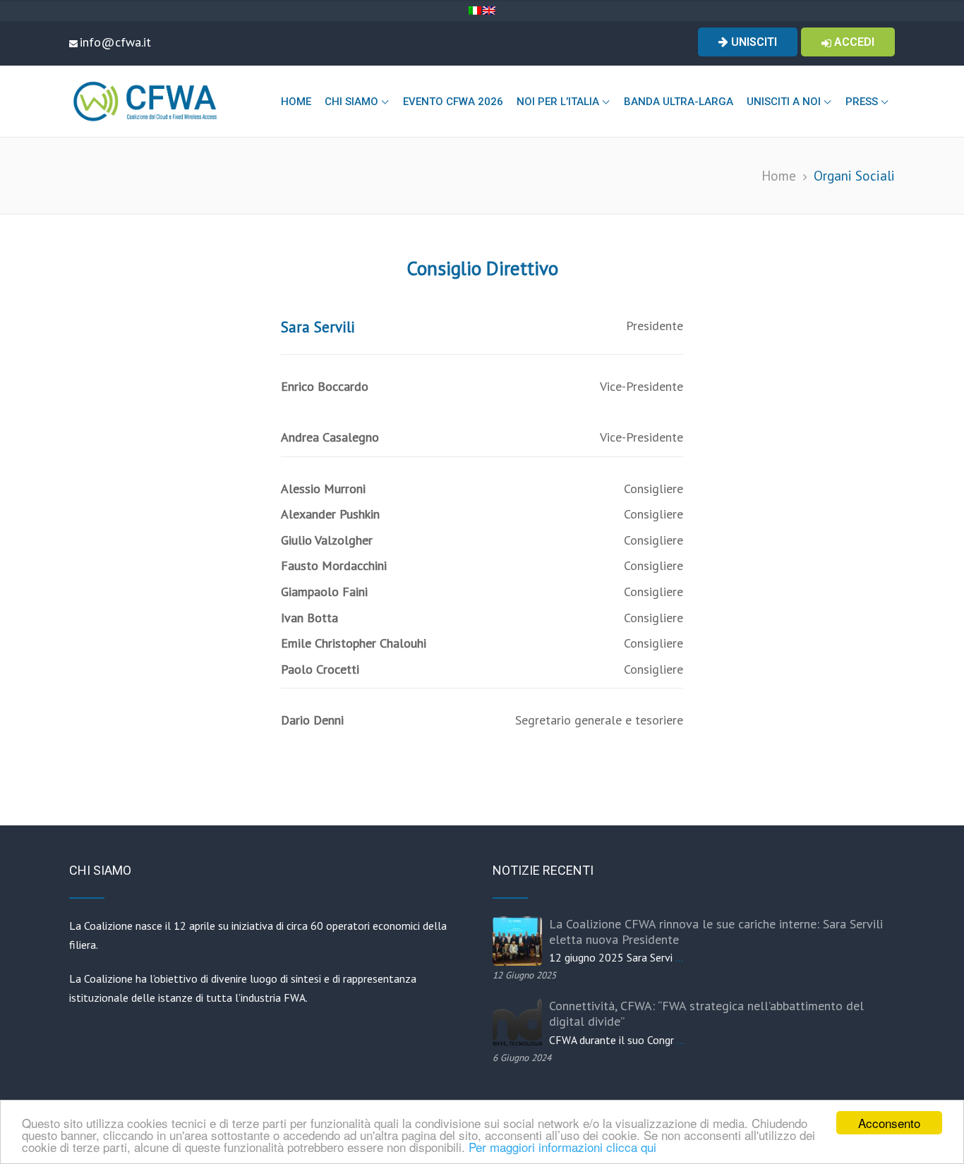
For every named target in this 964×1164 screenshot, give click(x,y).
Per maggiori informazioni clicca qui (562, 1147)
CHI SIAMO (351, 101)
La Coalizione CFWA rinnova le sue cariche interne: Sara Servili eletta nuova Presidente (716, 931)
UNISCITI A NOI (784, 101)
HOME (296, 101)
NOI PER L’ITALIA (558, 101)
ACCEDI (852, 42)
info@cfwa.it (115, 42)
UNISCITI (752, 42)
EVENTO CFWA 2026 (453, 101)
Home (778, 175)
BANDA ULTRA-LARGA (678, 101)
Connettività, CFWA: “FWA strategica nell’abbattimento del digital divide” (706, 1013)
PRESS (861, 101)
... (679, 957)
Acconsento (889, 1123)
